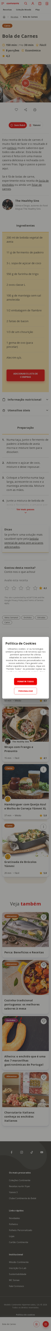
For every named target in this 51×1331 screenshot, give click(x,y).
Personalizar (25, 691)
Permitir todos (25, 681)
